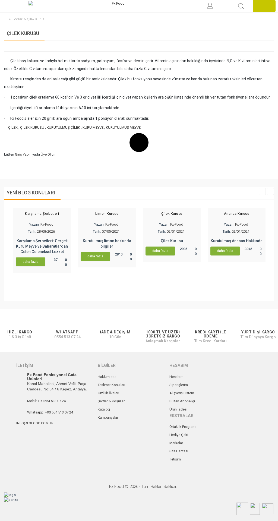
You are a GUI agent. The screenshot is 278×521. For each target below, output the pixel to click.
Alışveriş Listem (181, 393)
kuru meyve (93, 127)
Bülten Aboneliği (182, 401)
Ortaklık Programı (182, 427)
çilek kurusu (32, 127)
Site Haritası (178, 451)
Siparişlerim (178, 385)
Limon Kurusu (106, 213)
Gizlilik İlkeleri (108, 393)
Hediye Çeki (178, 435)
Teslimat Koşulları (111, 385)
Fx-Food (46, 224)
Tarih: (32, 231)
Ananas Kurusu (236, 213)
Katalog (104, 409)
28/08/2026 (46, 231)
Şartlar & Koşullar (111, 401)
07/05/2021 (111, 231)
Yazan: (34, 224)
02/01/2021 (176, 231)
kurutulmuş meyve (123, 127)
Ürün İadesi (178, 409)
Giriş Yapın (23, 154)
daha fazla (31, 262)
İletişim (175, 459)
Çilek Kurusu (36, 19)
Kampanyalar (108, 417)
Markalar (176, 443)
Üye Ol (46, 154)
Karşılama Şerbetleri (42, 213)
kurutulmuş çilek (63, 127)
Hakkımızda (107, 377)
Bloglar (17, 19)
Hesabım (176, 377)
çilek (13, 127)
